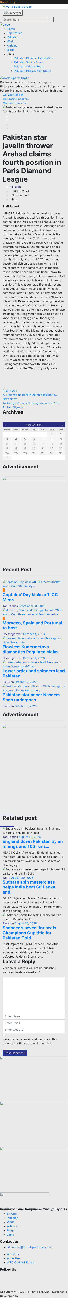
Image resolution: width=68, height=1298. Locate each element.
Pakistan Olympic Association (33, 58)
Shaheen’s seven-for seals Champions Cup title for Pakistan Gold (29, 932)
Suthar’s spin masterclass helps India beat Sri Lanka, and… (29, 887)
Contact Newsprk (14, 103)
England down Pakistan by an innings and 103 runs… (33, 844)
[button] (34, 1275)
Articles (12, 45)
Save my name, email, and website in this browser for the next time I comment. (30, 1041)
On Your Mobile (12, 94)
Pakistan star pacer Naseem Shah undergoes (31, 697)
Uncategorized (12, 634)
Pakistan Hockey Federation (32, 70)
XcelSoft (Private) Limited (36, 1296)
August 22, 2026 (29, 837)
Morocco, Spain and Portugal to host (32, 625)
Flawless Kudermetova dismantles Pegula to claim (30, 649)
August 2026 (34, 425)
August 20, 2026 (21, 877)
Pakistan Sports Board (29, 62)
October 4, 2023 (34, 634)
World (11, 41)
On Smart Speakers (15, 99)
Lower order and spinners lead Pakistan (34, 673)
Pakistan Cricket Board (29, 66)
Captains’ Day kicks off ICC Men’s (30, 597)
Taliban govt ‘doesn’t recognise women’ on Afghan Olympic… (31, 403)
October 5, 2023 (26, 682)
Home (11, 29)
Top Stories (14, 33)
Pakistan (12, 37)
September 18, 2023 (32, 606)
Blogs (10, 49)
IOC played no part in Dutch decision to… (30, 392)
